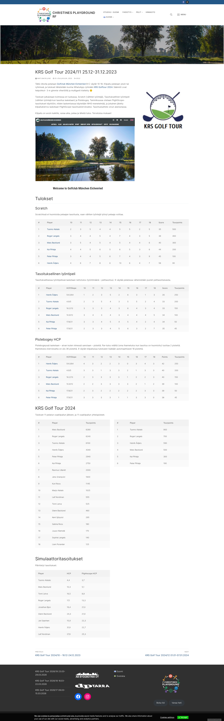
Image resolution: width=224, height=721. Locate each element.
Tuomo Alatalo (53, 229)
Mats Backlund (44, 78)
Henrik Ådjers (53, 263)
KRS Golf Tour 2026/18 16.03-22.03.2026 (50, 682)
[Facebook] (183, 2)
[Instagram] (187, 2)
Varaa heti (177, 702)
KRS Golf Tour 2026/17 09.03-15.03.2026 (50, 692)
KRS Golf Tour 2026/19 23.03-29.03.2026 (50, 673)
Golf (78, 78)
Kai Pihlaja (51, 249)
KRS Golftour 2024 (103, 87)
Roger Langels (53, 236)
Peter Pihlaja (52, 256)
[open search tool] (171, 14)
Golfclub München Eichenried (71, 84)
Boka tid (160, 702)
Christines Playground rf (73, 14)
